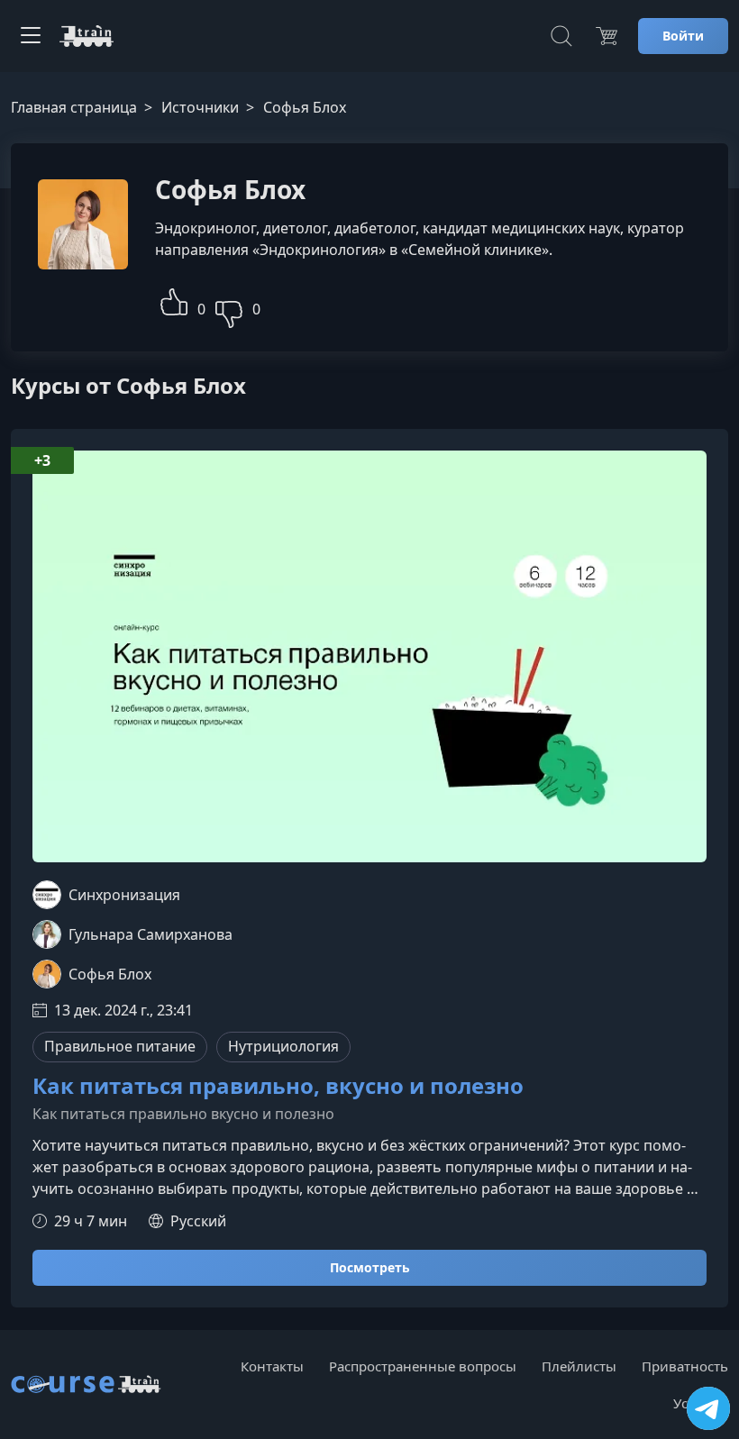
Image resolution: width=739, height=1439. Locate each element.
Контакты (272, 1366)
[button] (174, 299)
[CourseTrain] (86, 36)
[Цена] (606, 36)
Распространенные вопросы (422, 1366)
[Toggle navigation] (30, 36)
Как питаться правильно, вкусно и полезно (278, 1086)
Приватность (685, 1366)
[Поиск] (561, 36)
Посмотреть (370, 1267)
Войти (683, 35)
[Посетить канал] (708, 1408)
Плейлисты (579, 1366)
